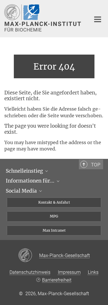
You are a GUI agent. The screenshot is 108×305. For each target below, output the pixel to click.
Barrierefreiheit (56, 280)
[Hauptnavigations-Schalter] (97, 19)
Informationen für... (31, 181)
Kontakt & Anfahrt (54, 202)
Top (95, 165)
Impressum (69, 272)
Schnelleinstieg (25, 171)
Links (93, 272)
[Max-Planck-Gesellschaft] (28, 256)
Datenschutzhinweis (30, 272)
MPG (54, 216)
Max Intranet (54, 230)
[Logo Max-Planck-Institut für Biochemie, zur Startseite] (43, 17)
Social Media (22, 191)
